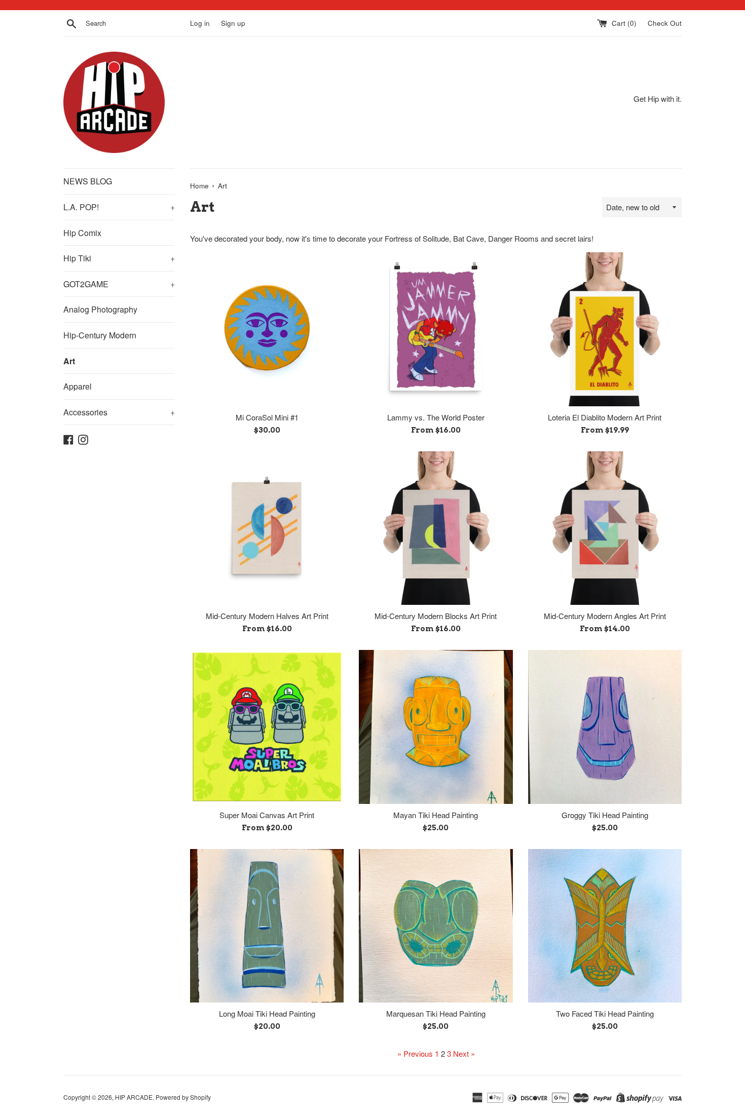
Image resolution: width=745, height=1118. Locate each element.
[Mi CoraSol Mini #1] (267, 329)
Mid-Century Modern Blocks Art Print (436, 615)
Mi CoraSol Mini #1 (267, 417)
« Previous (415, 1053)
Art (69, 361)
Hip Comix (82, 233)
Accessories (119, 412)
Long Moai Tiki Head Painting (267, 1013)
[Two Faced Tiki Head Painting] (605, 926)
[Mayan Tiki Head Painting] (435, 726)
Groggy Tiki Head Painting (605, 814)
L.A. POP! (119, 207)
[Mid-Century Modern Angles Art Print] (605, 528)
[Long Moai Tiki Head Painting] (267, 926)
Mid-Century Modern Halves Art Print (267, 615)
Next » (464, 1053)
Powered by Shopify (183, 1097)
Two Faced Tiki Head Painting (605, 1013)
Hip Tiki (119, 258)
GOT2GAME (119, 284)
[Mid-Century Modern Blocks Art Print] (435, 528)
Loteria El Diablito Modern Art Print (604, 417)
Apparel (77, 386)
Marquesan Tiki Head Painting (436, 1013)
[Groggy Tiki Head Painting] (605, 726)
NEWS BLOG (87, 181)
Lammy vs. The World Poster (436, 417)
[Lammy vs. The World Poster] (435, 329)
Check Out (665, 23)
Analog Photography (100, 309)
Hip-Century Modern (99, 335)
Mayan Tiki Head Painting (435, 814)
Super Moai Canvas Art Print (266, 814)
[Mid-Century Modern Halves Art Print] (267, 528)
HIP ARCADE (134, 1097)
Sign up (233, 23)
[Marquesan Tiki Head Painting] (435, 926)
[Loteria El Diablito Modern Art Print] (605, 329)
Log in (200, 23)
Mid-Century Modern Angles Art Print (605, 615)
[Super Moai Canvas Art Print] (267, 726)
